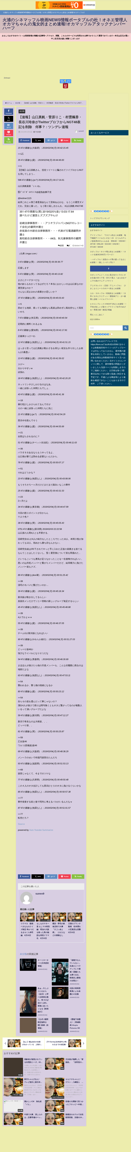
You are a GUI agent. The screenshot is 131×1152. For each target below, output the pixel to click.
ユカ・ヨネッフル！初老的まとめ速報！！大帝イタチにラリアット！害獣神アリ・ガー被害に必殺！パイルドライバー (108, 296)
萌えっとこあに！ (97, 315)
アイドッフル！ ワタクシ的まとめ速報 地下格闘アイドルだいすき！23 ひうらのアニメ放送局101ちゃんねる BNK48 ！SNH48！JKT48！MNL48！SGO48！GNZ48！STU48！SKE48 (108, 241)
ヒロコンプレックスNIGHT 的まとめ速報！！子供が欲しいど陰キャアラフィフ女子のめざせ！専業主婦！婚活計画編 (108, 307)
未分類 (21, 111)
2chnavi (7, 78)
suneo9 (81, 131)
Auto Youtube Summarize (41, 830)
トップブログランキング (100, 218)
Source (21, 824)
